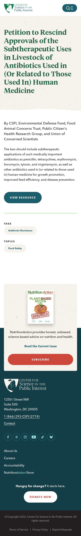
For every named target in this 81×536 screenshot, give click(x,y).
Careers (9, 458)
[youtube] (34, 437)
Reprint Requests (62, 529)
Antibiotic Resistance (20, 230)
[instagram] (25, 437)
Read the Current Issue (40, 346)
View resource (23, 197)
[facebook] (8, 437)
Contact (9, 423)
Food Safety (15, 248)
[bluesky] (51, 437)
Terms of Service (18, 529)
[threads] (16, 437)
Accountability (14, 465)
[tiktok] (42, 437)
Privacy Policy (40, 529)
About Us (10, 451)
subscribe (40, 359)
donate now (40, 496)
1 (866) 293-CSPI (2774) (22, 416)
